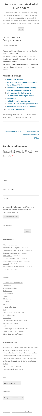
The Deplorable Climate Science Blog (15, 320)
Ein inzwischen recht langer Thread (20, 96)
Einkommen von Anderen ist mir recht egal (31, 134)
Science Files (7, 318)
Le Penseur (6, 302)
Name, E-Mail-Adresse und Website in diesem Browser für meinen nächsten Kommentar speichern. (18, 209)
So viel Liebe (11, 98)
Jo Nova (5, 296)
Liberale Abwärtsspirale (16, 109)
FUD (32, 115)
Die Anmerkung (8, 291)
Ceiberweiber (7, 285)
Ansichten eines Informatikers (13, 283)
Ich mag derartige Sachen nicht (19, 93)
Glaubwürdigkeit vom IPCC (25, 356)
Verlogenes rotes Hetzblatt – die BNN (17, 350)
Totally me (6, 245)
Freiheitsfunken (8, 293)
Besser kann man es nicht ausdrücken (21, 106)
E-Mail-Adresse (9, 189)
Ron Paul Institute (9, 315)
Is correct (6, 264)
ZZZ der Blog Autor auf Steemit (13, 334)
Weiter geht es (7, 256)
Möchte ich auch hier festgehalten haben (22, 104)
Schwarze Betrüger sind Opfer (12, 261)
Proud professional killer (11, 258)
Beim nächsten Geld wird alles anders (21, 6)
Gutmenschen (17, 117)
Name (6, 181)
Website (6, 198)
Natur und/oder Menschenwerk (13, 266)
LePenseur (6, 369)
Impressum (6, 412)
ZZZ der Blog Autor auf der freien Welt (15, 329)
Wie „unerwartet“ (16, 366)
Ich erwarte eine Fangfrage (11, 248)
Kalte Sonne (7, 299)
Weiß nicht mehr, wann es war (18, 101)
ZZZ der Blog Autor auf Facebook (13, 331)
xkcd (4, 326)
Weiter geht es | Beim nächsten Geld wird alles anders (20, 347)
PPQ (4, 310)
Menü (21, 29)
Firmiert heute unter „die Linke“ (13, 250)
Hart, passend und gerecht (11, 253)
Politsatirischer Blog (9, 307)
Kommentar (8, 156)
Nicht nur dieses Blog (12, 131)
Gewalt (9, 117)
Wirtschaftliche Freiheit (10, 323)
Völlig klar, (6, 269)
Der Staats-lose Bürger (10, 288)
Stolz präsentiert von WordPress (22, 412)
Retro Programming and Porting (13, 312)
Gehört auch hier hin (15, 79)
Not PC (5, 304)
